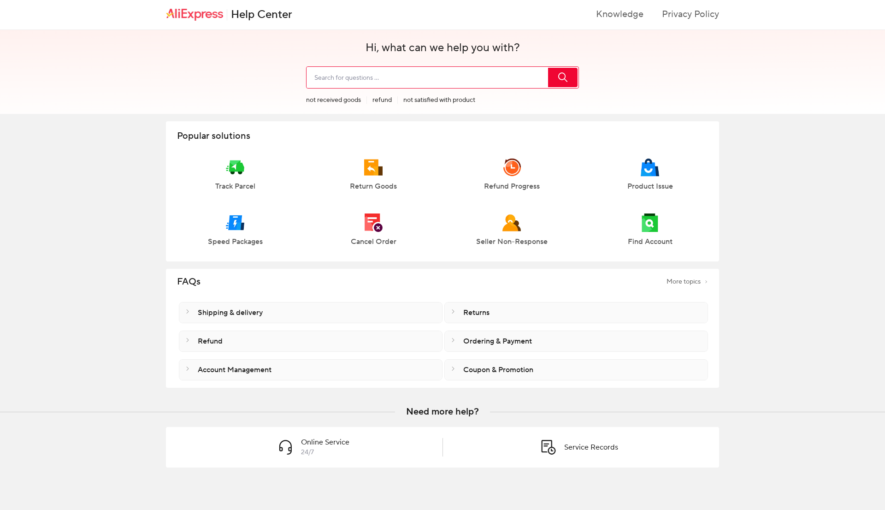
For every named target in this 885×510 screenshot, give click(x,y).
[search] (563, 77)
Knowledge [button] (619, 14)
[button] (235, 178)
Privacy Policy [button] (690, 14)
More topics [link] (684, 281)
